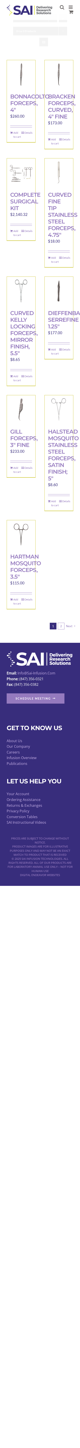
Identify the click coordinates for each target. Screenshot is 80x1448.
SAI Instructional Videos (26, 822)
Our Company (18, 746)
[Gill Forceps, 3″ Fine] (21, 409)
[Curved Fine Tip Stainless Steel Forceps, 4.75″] (59, 172)
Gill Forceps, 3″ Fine (24, 438)
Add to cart (17, 134)
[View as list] (43, 42)
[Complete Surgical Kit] (21, 172)
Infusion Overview (21, 757)
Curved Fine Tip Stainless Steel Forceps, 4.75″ (62, 214)
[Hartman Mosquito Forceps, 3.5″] (21, 534)
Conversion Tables (22, 816)
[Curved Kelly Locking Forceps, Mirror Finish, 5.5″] (21, 291)
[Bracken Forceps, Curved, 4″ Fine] (59, 74)
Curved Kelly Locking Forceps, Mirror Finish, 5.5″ (24, 333)
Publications (17, 763)
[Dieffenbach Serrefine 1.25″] (59, 291)
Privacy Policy (18, 811)
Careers (13, 752)
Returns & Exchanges (24, 805)
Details (28, 132)
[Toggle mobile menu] (71, 7)
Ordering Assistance (23, 799)
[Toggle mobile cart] (71, 12)
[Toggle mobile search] (62, 7)
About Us (14, 740)
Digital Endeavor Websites (40, 875)
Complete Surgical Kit (25, 201)
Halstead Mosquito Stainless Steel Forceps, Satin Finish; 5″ (63, 455)
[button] (35, 698)
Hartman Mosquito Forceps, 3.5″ (25, 566)
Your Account (18, 793)
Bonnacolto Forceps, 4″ (29, 103)
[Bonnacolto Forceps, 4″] (21, 74)
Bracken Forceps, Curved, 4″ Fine (61, 106)
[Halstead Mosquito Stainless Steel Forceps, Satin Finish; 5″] (59, 409)
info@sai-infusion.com (36, 673)
